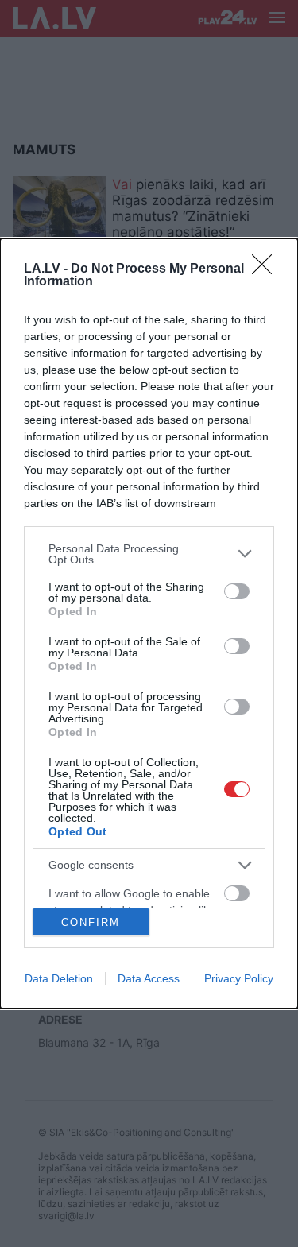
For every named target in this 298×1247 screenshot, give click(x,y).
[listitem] (149, 554)
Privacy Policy (238, 978)
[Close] (267, 269)
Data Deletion (59, 978)
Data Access (149, 978)
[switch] (237, 591)
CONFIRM (90, 922)
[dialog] (149, 623)
